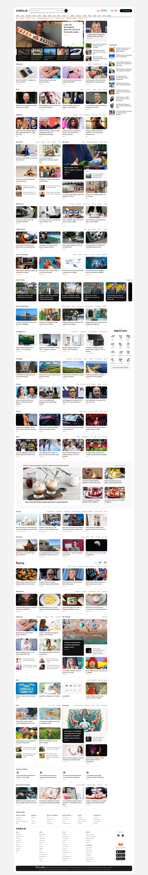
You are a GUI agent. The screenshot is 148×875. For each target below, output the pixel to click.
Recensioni (104, 254)
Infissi (105, 511)
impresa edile (19, 819)
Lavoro (105, 204)
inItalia (94, 15)
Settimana (87, 705)
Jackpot (80, 18)
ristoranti (33, 821)
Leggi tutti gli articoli (120, 465)
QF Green (65, 142)
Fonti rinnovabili (103, 142)
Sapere (109, 15)
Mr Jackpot (88, 840)
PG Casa (64, 854)
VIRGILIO (51, 867)
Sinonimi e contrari (85, 384)
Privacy (49, 869)
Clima (83, 142)
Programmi (87, 114)
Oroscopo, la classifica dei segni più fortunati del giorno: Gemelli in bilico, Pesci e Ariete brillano (72, 734)
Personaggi (94, 114)
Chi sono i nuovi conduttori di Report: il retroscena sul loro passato (24, 402)
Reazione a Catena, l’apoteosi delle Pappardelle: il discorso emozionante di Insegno (49, 132)
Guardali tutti (129, 280)
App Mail (18, 850)
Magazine (19, 115)
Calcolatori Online (89, 859)
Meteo (39, 15)
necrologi (80, 823)
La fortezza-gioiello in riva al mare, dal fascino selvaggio (72, 27)
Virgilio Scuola (65, 838)
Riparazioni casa (76, 511)
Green (65, 174)
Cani (49, 705)
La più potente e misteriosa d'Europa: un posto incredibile (100, 45)
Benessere (39, 616)
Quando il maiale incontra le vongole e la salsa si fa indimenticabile (123, 49)
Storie (105, 411)
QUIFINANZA (98, 867)
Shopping (64, 834)
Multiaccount (19, 846)
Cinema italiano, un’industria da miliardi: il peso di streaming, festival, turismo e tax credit (99, 652)
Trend (104, 15)
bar (32, 819)
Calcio (78, 436)
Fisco (63, 223)
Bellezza (105, 89)
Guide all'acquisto (97, 64)
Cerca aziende (89, 847)
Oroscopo (78, 15)
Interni (87, 531)
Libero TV (41, 858)
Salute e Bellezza (66, 815)
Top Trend (18, 804)
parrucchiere (65, 817)
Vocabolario (88, 855)
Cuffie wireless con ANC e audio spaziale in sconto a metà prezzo (123, 98)
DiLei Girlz (19, 142)
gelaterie (33, 817)
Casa (65, 32)
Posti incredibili (98, 358)
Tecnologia (18, 274)
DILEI (89, 867)
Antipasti (77, 591)
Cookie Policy (54, 869)
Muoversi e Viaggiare (52, 815)
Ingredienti (104, 591)
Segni (97, 705)
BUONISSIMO (104, 867)
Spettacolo (89, 38)
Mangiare (33, 815)
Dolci (98, 591)
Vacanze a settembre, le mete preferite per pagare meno (72, 645)
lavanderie (80, 817)
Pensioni (100, 204)
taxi (48, 817)
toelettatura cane (82, 819)
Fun (85, 18)
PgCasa (18, 511)
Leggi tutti (104, 616)
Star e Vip (87, 89)
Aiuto (17, 852)
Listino (99, 229)
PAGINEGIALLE (56, 867)
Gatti (53, 705)
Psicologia (46, 616)
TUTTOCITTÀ (84, 867)
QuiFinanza (19, 204)
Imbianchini (59, 511)
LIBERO (46, 867)
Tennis (63, 458)
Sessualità (58, 616)
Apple (80, 254)
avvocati (95, 817)
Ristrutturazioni (89, 306)
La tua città (88, 853)
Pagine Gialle (20, 812)
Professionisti (97, 815)
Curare (17, 656)
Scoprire (41, 656)
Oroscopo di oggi (78, 705)
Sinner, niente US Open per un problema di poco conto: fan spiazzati (71, 454)
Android (75, 254)
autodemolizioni (50, 819)
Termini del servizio (41, 13)
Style (48, 142)
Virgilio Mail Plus (19, 836)
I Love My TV (74, 331)
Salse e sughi (89, 611)
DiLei (17, 89)
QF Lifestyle (66, 617)
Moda (99, 89)
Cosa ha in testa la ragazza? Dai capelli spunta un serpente (100, 58)
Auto (85, 229)
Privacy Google (49, 13)
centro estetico (65, 819)
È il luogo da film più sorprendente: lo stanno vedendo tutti (122, 77)
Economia (28, 15)
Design (73, 306)
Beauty (38, 142)
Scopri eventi (88, 849)
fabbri (17, 823)
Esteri (101, 411)
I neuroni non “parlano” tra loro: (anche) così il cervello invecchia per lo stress (53, 667)
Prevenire (41, 636)
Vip (16, 109)
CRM (106, 784)
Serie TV (105, 114)
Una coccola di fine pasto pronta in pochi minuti (46, 502)
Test (59, 142)
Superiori (105, 384)
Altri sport (104, 436)
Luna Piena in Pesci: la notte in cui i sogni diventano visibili (98, 739)
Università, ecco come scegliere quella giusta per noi (29, 187)
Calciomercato (85, 436)
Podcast (58, 705)
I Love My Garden (92, 331)
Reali (63, 109)
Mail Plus (22, 18)
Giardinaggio (98, 306)
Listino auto (64, 844)
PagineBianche (65, 858)
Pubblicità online (91, 784)
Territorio (18, 586)
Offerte (89, 64)
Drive (34, 18)
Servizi (80, 815)
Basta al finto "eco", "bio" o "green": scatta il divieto (73, 170)
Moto (89, 229)
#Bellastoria (89, 109)
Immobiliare (78, 204)
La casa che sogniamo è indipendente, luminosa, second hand (48, 159)
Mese (93, 705)
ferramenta (18, 817)
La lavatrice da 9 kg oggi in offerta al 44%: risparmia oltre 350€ (124, 106)
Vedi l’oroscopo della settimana (120, 367)
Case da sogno (66, 306)
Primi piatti (84, 591)
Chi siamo (40, 869)
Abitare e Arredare (21, 815)
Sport (22, 15)
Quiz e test (104, 537)
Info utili (18, 223)
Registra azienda (66, 852)
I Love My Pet (82, 331)
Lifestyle (94, 89)
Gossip (64, 15)
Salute (89, 15)
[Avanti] (130, 291)
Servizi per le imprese (23, 785)
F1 (91, 436)
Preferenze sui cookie (62, 869)
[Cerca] (66, 10)
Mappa (99, 566)
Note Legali (45, 869)
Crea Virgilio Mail (126, 10)
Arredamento (80, 306)
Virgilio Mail (18, 834)
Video (58, 15)
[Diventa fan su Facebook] (118, 835)
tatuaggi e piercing (66, 823)
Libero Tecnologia (22, 254)
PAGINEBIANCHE (77, 867)
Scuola (84, 15)
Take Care (19, 617)
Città (99, 15)
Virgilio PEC (18, 838)
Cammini (87, 378)
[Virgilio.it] (21, 11)
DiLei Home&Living (22, 306)
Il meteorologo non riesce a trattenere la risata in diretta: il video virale (116, 297)
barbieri (64, 821)
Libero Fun (88, 842)
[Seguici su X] (122, 835)
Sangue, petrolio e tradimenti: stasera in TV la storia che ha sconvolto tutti (94, 132)
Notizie (17, 15)
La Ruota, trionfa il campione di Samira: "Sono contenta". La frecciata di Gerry (71, 132)
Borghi (105, 358)
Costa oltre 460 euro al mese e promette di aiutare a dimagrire (124, 112)
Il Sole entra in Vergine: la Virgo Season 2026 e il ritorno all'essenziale (95, 759)
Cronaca (90, 411)
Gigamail (18, 844)
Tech (54, 15)
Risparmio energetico (87, 511)
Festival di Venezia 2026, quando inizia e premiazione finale (123, 92)
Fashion (43, 142)
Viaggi (44, 15)
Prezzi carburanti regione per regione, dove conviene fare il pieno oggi (123, 63)
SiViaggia (19, 359)
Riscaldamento (50, 511)
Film (100, 114)
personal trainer (97, 821)
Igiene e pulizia (98, 511)
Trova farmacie (89, 851)
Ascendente (104, 705)
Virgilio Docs (18, 842)
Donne (34, 15)
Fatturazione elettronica (43, 18)
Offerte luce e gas (59, 18)
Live (99, 436)
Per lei (105, 64)
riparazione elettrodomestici (22, 821)
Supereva (19, 537)
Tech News (41, 274)
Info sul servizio (34, 13)
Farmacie (80, 566)
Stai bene (18, 636)
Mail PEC (28, 18)
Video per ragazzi (102, 680)
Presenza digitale (80, 784)
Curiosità (105, 229)
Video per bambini (91, 680)
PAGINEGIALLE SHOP (64, 867)
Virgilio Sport (42, 836)
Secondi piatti (92, 591)
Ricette (72, 15)
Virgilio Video (42, 840)
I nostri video (20, 280)
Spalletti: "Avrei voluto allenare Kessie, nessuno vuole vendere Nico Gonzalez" (49, 297)
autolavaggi (49, 823)
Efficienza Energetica (92, 142)
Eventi (74, 566)
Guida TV (75, 114)
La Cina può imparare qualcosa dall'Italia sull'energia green (98, 175)
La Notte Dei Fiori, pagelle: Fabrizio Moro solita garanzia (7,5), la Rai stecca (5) (26, 132)
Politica (96, 411)
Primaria (94, 384)
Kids (17, 680)
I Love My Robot (103, 331)
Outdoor (105, 306)
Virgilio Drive (18, 840)
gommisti (49, 821)
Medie (99, 384)
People (81, 89)
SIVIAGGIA (93, 867)
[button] (81, 44)
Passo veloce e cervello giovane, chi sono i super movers (52, 660)
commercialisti (97, 819)
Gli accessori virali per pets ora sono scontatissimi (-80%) (29, 755)
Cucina (40, 611)
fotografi (95, 823)
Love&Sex (54, 142)
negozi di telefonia (82, 821)
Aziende (86, 566)
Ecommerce (100, 784)
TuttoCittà (64, 860)
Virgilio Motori (20, 229)
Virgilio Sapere (65, 836)
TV (68, 15)
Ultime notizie (82, 411)
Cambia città (19, 566)
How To (92, 254)
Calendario (18, 848)
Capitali (91, 358)
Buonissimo (20, 591)
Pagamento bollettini (71, 18)
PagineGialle (65, 850)
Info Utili (94, 204)
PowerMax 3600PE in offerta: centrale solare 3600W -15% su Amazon (95, 349)
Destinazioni (69, 358)
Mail (17, 18)
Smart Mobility (65, 846)
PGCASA (72, 867)
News (80, 114)
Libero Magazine (42, 856)
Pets (17, 705)
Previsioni (104, 566)
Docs (52, 18)
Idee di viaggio (78, 358)
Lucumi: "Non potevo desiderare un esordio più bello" (92, 297)
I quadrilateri (66, 696)
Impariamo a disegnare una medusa (49, 696)
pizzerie (33, 823)
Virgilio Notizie (42, 834)
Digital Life (86, 254)
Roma (20, 563)
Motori (49, 15)
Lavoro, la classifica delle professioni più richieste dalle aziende (48, 402)
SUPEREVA (110, 867)
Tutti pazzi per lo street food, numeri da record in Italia (99, 52)
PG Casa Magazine (66, 856)
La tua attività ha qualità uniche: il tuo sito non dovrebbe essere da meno (72, 802)
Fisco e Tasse (86, 204)
